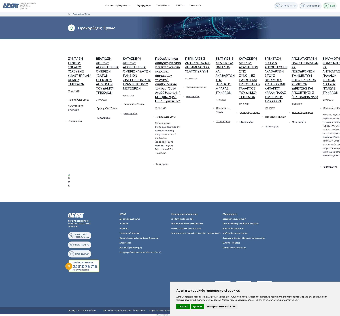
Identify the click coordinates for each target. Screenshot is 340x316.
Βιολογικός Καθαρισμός (131, 247)
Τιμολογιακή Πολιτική (129, 233)
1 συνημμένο (162, 164)
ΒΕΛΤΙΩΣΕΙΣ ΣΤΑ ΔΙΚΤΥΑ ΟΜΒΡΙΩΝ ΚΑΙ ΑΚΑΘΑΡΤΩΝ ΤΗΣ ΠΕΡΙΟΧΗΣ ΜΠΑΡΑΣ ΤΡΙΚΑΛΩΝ (225, 75)
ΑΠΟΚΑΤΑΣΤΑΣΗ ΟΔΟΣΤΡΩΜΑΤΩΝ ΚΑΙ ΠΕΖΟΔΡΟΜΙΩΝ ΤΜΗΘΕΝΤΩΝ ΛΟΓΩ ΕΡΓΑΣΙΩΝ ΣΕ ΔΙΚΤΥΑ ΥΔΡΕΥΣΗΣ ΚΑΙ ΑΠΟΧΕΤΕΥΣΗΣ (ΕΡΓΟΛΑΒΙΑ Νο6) (305, 77)
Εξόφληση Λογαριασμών (234, 219)
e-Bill (332, 6)
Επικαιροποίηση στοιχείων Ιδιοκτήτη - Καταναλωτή (195, 233)
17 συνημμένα (223, 121)
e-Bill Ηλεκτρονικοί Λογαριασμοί (186, 228)
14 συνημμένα (103, 117)
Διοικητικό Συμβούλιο (130, 219)
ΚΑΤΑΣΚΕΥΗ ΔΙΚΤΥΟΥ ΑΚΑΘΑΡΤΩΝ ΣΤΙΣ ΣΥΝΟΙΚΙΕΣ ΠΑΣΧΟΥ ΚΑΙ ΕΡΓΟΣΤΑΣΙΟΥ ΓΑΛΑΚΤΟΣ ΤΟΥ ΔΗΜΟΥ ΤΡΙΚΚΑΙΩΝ (249, 77)
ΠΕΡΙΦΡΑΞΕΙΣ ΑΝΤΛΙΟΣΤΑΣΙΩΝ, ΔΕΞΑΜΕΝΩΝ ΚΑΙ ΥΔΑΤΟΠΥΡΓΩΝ (198, 64)
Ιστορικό (124, 223)
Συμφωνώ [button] (183, 306)
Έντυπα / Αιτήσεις (231, 243)
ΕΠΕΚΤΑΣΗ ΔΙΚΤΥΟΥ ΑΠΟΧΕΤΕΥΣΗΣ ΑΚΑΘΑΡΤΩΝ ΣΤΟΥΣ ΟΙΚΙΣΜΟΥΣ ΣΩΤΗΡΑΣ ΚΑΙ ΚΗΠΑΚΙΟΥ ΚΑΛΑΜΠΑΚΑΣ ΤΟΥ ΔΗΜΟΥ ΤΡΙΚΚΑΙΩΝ (276, 79)
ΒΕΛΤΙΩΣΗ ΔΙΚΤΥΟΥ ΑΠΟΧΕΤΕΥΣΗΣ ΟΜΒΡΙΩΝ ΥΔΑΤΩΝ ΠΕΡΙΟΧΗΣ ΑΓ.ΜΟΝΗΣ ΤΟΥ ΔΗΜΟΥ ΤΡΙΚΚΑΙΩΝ (107, 75)
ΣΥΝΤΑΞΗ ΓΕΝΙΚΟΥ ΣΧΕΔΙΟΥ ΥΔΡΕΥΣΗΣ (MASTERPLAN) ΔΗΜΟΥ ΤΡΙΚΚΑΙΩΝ (80, 71)
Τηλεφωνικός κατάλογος (234, 247)
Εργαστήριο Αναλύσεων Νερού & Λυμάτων (139, 238)
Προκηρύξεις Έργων (79, 99)
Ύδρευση (124, 228)
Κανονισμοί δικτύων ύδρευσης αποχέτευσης (244, 238)
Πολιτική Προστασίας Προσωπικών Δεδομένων (124, 310)
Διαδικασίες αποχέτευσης (235, 233)
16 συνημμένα (130, 113)
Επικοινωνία (195, 5)
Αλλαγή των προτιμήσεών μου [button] (221, 306)
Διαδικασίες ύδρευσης (233, 228)
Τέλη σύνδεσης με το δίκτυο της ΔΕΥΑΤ (241, 223)
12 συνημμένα (299, 122)
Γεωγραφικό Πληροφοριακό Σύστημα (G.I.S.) (140, 252)
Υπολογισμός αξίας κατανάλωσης (187, 223)
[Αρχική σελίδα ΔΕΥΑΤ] (11, 5)
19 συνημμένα (246, 122)
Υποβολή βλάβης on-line (182, 219)
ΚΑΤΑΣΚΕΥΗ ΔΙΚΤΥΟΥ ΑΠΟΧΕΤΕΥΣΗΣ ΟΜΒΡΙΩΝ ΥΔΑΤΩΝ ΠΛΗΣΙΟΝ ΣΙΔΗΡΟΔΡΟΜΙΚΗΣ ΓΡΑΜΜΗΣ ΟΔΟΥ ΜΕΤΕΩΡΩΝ (137, 73)
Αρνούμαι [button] (197, 306)
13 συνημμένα (192, 96)
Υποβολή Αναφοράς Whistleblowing (164, 310)
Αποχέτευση (125, 243)
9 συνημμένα (75, 121)
